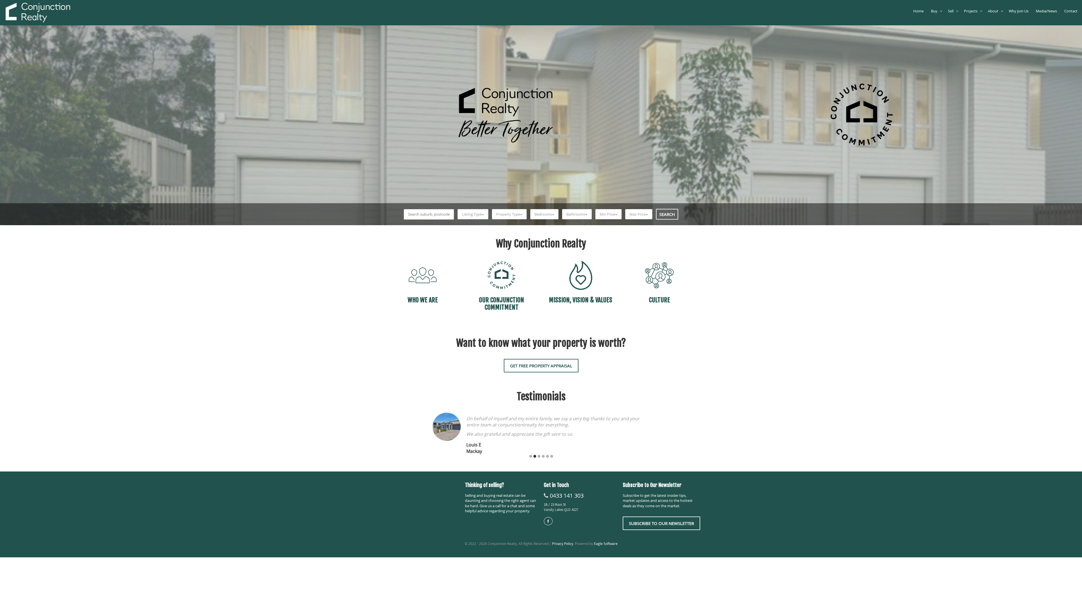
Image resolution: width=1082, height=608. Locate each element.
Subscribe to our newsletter (661, 523)
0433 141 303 (567, 495)
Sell (952, 11)
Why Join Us (1019, 11)
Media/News (1047, 11)
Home (919, 11)
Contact (1071, 11)
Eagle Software (606, 543)
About (994, 11)
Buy (935, 11)
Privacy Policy (562, 543)
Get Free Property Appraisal (541, 365)
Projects (972, 11)
